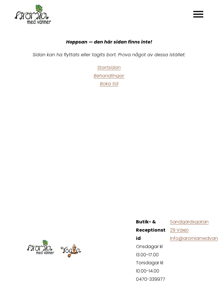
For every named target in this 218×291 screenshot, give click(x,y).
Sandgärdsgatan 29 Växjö (189, 226)
